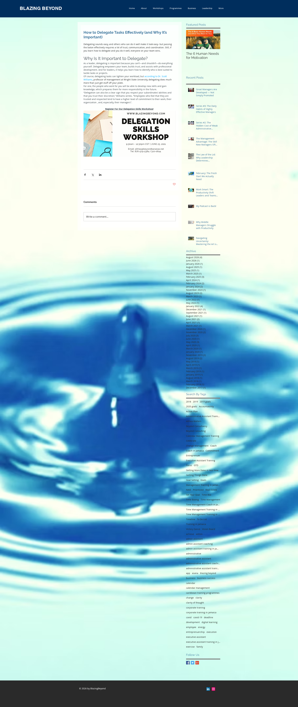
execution (212, 631)
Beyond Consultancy (196, 426)
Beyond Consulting (196, 430)
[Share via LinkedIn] (100, 174)
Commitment (212, 450)
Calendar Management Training (202, 435)
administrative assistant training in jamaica (203, 568)
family (199, 646)
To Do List (202, 519)
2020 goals (191, 406)
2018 (188, 401)
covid (189, 617)
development (193, 622)
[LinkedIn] (208, 689)
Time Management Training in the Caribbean (203, 514)
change (190, 597)
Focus (189, 465)
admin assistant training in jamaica (203, 548)
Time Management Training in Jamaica (203, 509)
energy (201, 627)
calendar (190, 583)
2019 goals (205, 401)
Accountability (206, 406)
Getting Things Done (196, 475)
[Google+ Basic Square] (197, 662)
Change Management (197, 445)
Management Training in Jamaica (203, 484)
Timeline (190, 519)
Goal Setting (192, 480)
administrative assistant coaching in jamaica (203, 563)
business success (206, 578)
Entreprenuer (193, 455)
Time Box (206, 494)
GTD (196, 465)
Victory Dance (193, 529)
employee (191, 627)
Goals (203, 480)
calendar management (198, 587)
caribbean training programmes (202, 592)
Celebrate (191, 440)
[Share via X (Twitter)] (92, 174)
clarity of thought (195, 602)
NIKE (188, 489)
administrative (193, 553)
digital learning (209, 622)
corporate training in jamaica (201, 612)
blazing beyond (208, 573)
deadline (208, 617)
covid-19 (197, 617)
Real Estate (211, 489)
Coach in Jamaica (195, 450)
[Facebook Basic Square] (188, 662)
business (190, 578)
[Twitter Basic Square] (192, 662)
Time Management (210, 499)
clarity (199, 597)
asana (195, 573)
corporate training (195, 607)
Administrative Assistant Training (203, 416)
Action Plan (192, 411)
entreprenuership (195, 631)
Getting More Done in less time (202, 470)
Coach (213, 445)
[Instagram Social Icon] (213, 689)
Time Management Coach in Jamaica (203, 504)
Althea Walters (193, 421)
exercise (190, 646)
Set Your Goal (193, 494)
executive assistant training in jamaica (203, 641)
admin (199, 534)
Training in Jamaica (196, 524)
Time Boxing (192, 499)
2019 (195, 401)
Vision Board (208, 529)
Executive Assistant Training (200, 460)
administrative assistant (198, 558)
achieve (190, 534)
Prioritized (198, 489)
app (188, 573)
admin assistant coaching (199, 543)
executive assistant (196, 636)
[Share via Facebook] (85, 174)
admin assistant (194, 538)
